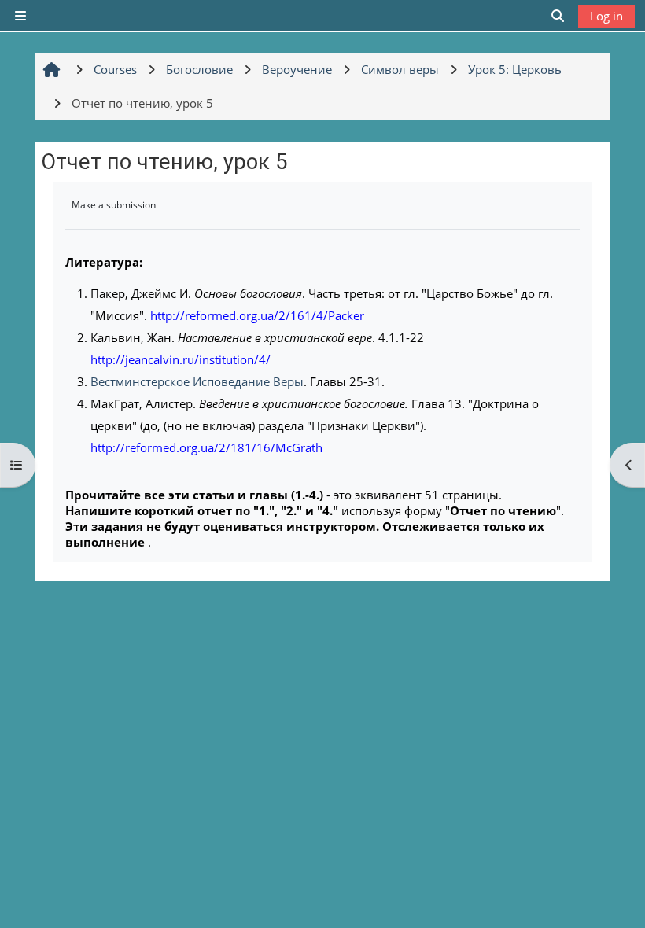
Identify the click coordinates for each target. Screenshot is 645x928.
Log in (606, 16)
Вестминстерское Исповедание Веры (197, 381)
